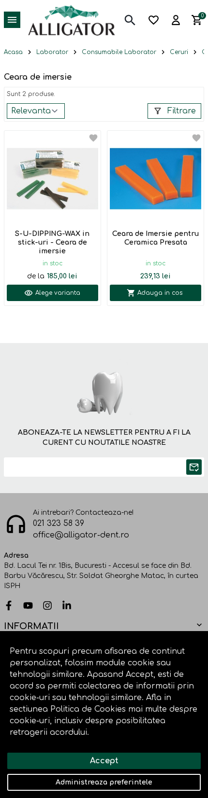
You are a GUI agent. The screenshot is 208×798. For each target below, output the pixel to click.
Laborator (52, 52)
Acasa (13, 52)
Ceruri (179, 52)
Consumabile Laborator (119, 52)
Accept (104, 761)
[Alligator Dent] (71, 19)
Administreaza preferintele (104, 782)
